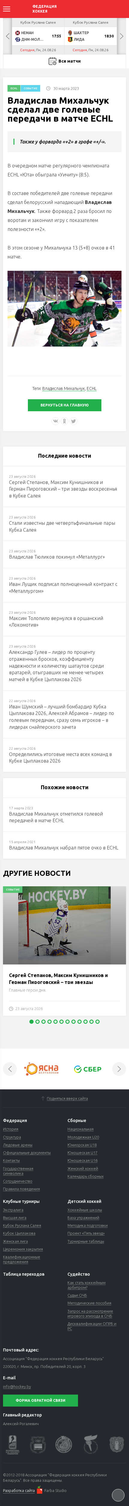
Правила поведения (21, 1189)
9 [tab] (79, 1022)
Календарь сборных (86, 1176)
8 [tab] (73, 1022)
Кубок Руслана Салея (22, 1225)
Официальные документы (27, 1152)
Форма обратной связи (40, 1400)
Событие (30, 88)
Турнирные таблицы (86, 1241)
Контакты (11, 1160)
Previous (7, 36)
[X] (73, 421)
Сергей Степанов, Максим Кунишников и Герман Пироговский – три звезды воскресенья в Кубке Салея (58, 982)
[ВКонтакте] (55, 421)
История (10, 1129)
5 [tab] (55, 1022)
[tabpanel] (64, 954)
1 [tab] (31, 1022)
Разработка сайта (19, 1490)
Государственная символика (18, 1170)
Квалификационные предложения (21, 1259)
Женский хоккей (83, 1168)
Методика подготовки (88, 1225)
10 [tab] (85, 1022)
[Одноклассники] (64, 421)
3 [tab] (43, 1022)
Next (121, 36)
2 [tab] (37, 1022)
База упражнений (83, 1217)
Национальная (81, 1129)
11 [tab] (91, 1022)
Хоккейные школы (85, 1210)
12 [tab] (97, 1022)
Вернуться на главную (64, 405)
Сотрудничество (17, 1181)
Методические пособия (89, 1303)
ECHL (13, 88)
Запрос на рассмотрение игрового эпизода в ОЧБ (90, 1313)
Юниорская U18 (82, 1145)
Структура (12, 1137)
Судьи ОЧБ (77, 1295)
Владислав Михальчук (63, 388)
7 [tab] (67, 1022)
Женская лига (15, 1241)
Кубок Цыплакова (19, 1233)
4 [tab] (49, 1022)
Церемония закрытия (23, 1249)
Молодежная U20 (83, 1137)
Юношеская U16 (83, 1160)
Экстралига (13, 1210)
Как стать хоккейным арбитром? (87, 1284)
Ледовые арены (17, 1145)
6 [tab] (61, 1022)
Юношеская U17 (83, 1152)
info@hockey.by (17, 1386)
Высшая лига (14, 1217)
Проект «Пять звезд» (86, 1233)
